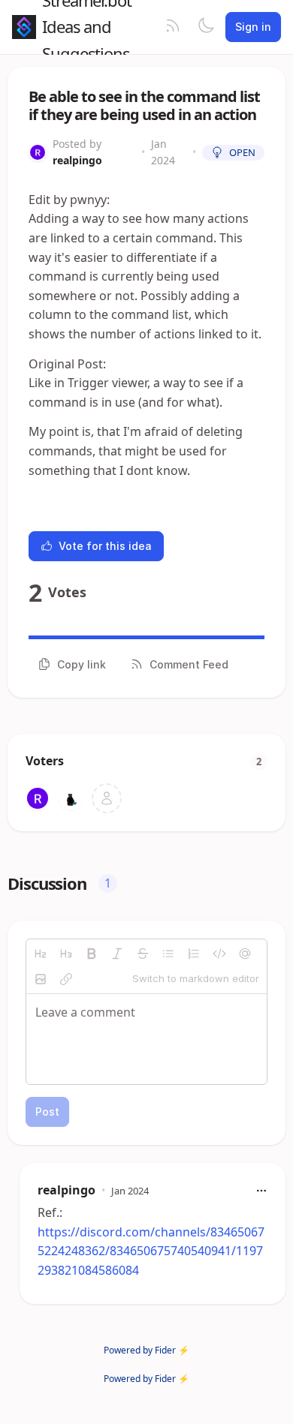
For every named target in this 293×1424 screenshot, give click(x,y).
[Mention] (245, 953)
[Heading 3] (66, 953)
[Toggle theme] (205, 27)
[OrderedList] (194, 953)
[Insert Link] (66, 979)
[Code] (219, 953)
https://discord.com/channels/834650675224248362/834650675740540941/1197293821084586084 (151, 1251)
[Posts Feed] (172, 27)
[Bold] (91, 953)
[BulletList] (168, 953)
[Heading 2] (40, 953)
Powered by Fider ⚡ (146, 1350)
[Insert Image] (40, 979)
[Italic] (117, 953)
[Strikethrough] (142, 953)
